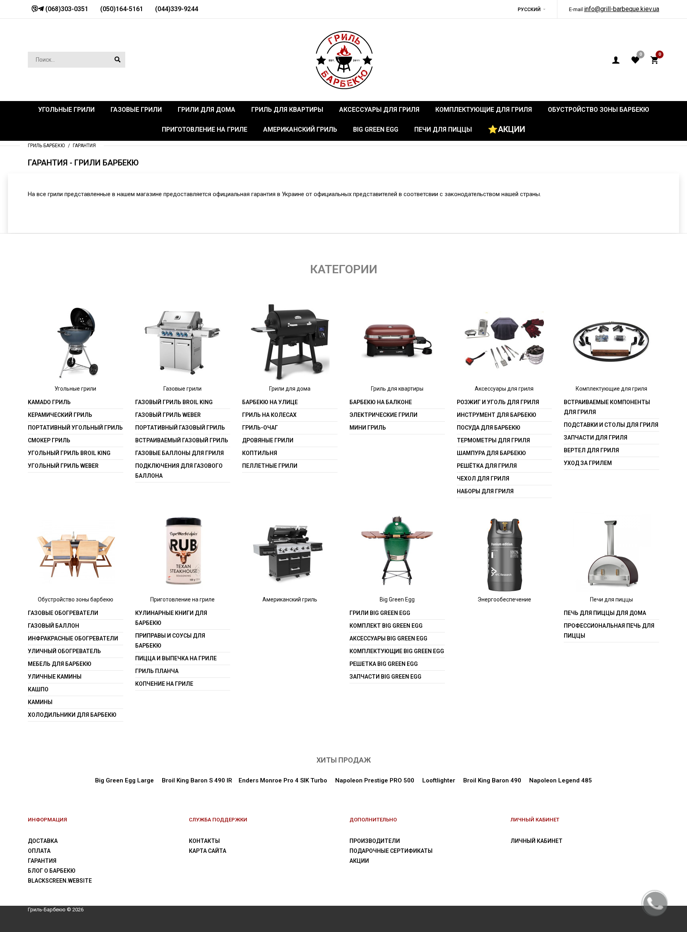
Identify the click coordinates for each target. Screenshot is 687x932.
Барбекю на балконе (380, 402)
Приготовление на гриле (182, 599)
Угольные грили (75, 388)
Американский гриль (289, 599)
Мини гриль (367, 427)
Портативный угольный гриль (75, 427)
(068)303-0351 (66, 9)
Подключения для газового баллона (179, 471)
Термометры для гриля (493, 440)
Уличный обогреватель (64, 651)
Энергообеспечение (504, 599)
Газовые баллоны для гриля (179, 453)
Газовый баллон (53, 626)
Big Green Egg (397, 599)
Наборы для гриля (485, 491)
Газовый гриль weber (168, 415)
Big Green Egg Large (124, 780)
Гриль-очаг (260, 427)
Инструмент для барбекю (496, 415)
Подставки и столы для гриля (611, 425)
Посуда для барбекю (488, 427)
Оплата (39, 851)
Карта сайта (207, 851)
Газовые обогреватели (63, 613)
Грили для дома (290, 388)
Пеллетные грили (269, 466)
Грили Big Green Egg (379, 613)
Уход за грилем (588, 463)
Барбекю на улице (270, 402)
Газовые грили (182, 388)
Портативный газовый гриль (180, 427)
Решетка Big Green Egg (383, 664)
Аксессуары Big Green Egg (388, 638)
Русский (529, 9)
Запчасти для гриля (595, 437)
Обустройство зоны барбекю (75, 599)
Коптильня (259, 453)
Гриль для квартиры (397, 388)
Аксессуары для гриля (504, 388)
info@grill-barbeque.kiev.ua (621, 9)
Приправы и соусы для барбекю (170, 640)
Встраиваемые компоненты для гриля (607, 407)
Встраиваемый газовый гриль (181, 440)
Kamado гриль (49, 402)
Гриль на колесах (269, 415)
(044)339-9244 (176, 9)
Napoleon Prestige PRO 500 (374, 780)
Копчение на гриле (164, 684)
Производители (374, 841)
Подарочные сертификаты (391, 851)
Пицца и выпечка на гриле (176, 658)
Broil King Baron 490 (492, 780)
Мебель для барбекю (59, 664)
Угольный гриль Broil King (69, 453)
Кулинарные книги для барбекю (171, 618)
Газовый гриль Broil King (174, 402)
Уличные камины (55, 676)
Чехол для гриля (483, 478)
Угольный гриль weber (63, 466)
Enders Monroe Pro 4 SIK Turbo (283, 780)
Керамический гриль (60, 415)
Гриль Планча (157, 671)
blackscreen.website (60, 881)
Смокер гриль (49, 440)
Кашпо (38, 689)
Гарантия (42, 861)
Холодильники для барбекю (72, 715)
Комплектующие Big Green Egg (396, 651)
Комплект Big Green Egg (386, 626)
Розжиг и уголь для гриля (498, 402)
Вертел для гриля (591, 450)
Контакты (204, 841)
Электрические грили (383, 415)
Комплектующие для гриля (611, 388)
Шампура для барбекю (491, 453)
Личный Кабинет (536, 841)
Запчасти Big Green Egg (385, 676)
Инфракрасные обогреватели (73, 638)
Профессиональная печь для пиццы (609, 631)
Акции (359, 861)
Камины (40, 702)
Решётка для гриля (487, 466)
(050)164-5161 (121, 9)
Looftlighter (438, 780)
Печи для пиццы (611, 599)
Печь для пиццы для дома (605, 613)
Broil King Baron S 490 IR (197, 780)
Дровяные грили (267, 440)
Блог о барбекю (52, 871)
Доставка (43, 841)
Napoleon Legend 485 (560, 780)
